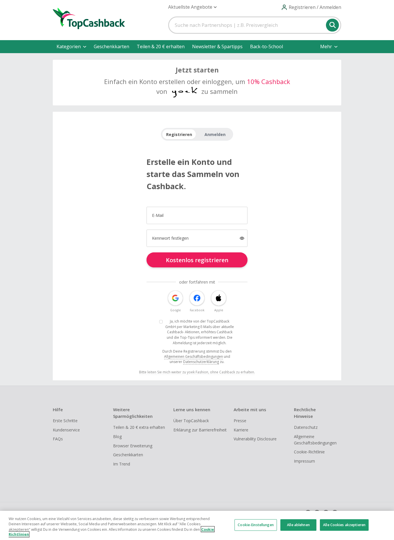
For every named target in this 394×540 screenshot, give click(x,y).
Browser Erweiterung (132, 445)
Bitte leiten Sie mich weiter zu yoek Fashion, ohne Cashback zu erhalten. (197, 372)
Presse (240, 420)
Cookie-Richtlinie (309, 452)
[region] (197, 525)
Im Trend (121, 464)
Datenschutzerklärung (201, 361)
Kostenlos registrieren (197, 260)
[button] (192, 7)
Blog (117, 436)
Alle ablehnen (298, 524)
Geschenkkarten (111, 46)
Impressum (304, 461)
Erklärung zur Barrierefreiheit (200, 430)
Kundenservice (66, 430)
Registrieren (179, 134)
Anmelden (215, 134)
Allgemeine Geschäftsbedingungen (315, 440)
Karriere (241, 430)
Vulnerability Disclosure (255, 439)
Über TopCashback (191, 420)
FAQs (58, 439)
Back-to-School (266, 46)
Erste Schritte (65, 420)
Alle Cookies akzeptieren (344, 524)
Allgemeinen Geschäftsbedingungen (193, 356)
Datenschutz (306, 427)
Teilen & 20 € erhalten (161, 46)
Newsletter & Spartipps (217, 46)
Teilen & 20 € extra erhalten (139, 427)
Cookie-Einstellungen (255, 524)
